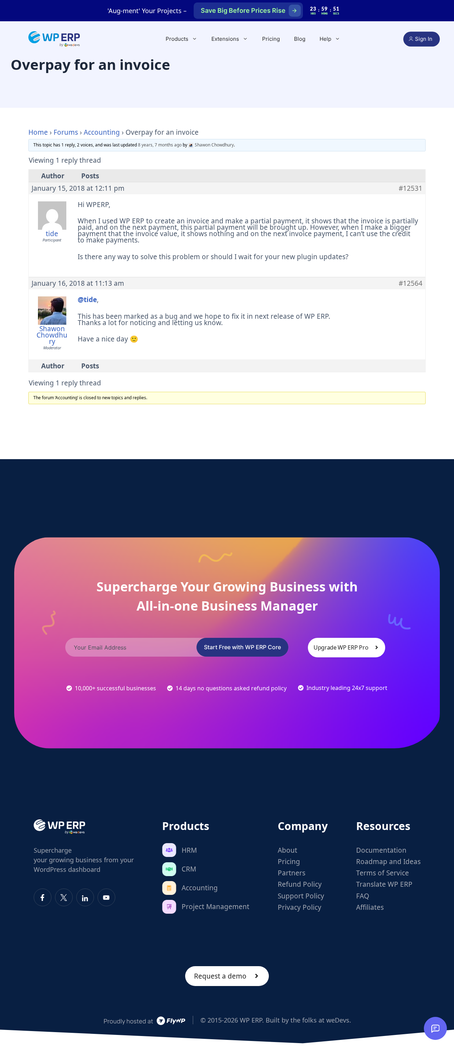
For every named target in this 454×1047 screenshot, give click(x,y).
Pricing (271, 38)
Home (38, 132)
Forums (66, 132)
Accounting (102, 132)
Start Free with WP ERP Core (242, 647)
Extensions (225, 38)
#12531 (410, 188)
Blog (299, 38)
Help (325, 38)
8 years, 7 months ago (160, 145)
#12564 (410, 283)
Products (177, 38)
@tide (87, 299)
